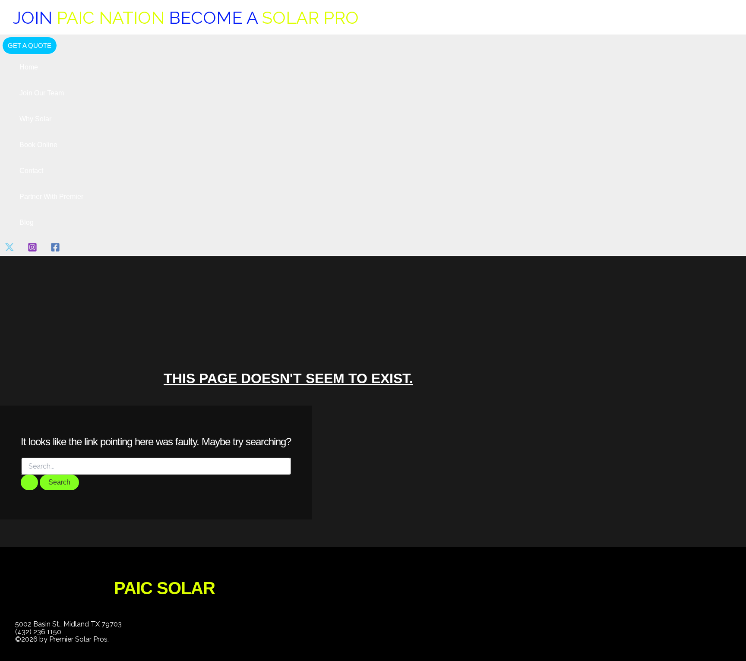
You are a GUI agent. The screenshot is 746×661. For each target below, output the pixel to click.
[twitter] (11, 250)
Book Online (38, 144)
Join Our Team (41, 93)
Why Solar (35, 119)
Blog (26, 222)
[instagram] (34, 250)
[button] (29, 45)
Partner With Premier (51, 196)
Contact (31, 170)
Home (28, 67)
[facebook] (57, 250)
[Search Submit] (29, 482)
